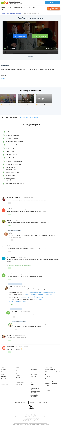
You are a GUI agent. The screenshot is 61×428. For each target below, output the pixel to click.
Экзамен (18, 377)
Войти (52, 2)
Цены (46, 387)
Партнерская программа (51, 381)
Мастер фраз (33, 374)
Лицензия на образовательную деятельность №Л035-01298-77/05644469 (30, 423)
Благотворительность (50, 369)
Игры (34, 7)
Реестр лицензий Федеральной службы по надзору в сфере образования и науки (30, 424)
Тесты (28, 7)
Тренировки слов (6, 9)
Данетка (18, 375)
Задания (3, 7)
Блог (46, 374)
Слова (17, 370)
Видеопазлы (4, 369)
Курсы (9, 7)
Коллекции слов (20, 379)
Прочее (32, 382)
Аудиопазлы (4, 371)
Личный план (4, 384)
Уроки (2, 374)
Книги (17, 367)
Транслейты (4, 378)
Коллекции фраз (20, 382)
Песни (32, 384)
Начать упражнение (40, 36)
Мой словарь (19, 384)
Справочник (48, 376)
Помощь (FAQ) (48, 385)
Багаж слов (33, 376)
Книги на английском (19, 7)
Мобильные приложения (51, 383)
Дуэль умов (33, 371)
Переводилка (33, 369)
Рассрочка (47, 390)
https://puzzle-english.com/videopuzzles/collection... (43, 292)
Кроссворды (33, 378)
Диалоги (3, 78)
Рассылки (32, 386)
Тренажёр (3, 376)
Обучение (3, 80)
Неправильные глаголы (7, 381)
